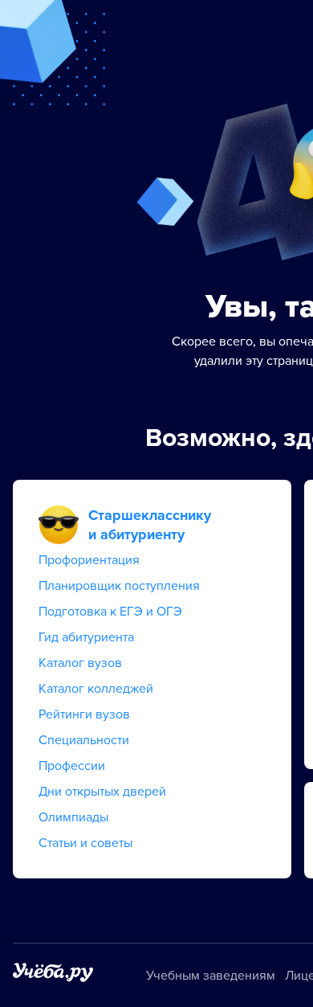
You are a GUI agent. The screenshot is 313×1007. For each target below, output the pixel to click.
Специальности (84, 740)
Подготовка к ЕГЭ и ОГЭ (110, 612)
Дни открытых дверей (102, 792)
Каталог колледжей (96, 689)
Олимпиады (73, 817)
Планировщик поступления (119, 586)
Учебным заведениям (210, 976)
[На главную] (53, 975)
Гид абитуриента (86, 637)
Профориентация (89, 560)
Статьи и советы (85, 843)
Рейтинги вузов (84, 714)
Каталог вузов (80, 663)
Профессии (72, 766)
